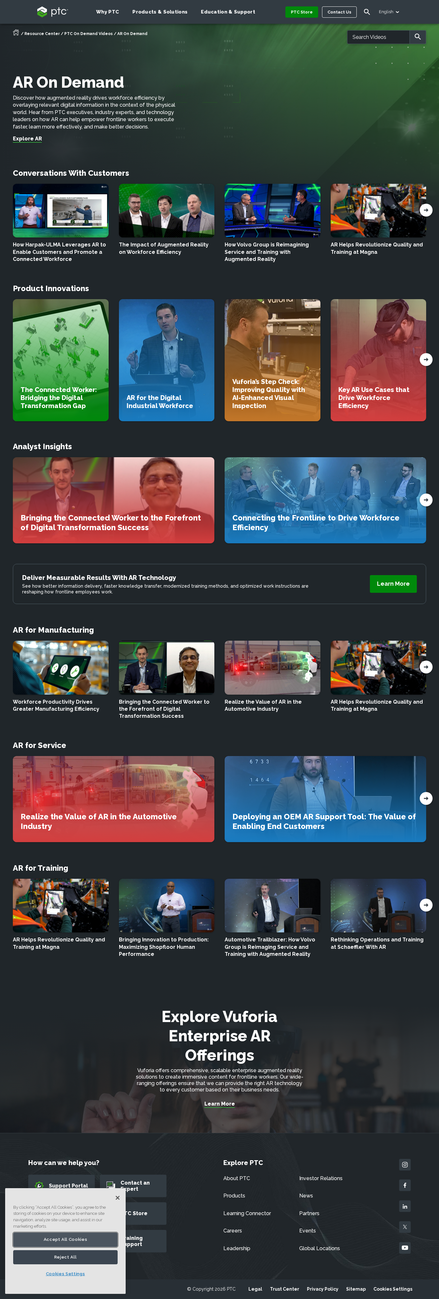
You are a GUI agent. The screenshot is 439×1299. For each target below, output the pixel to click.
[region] (65, 1241)
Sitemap (356, 1289)
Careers (232, 1231)
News (306, 1196)
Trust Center (284, 1289)
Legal (255, 1289)
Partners (309, 1213)
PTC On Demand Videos (88, 33)
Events (307, 1231)
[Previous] (426, 211)
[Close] (118, 1198)
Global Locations (319, 1248)
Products (234, 1196)
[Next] (12, 211)
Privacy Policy (322, 1289)
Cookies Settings (392, 1289)
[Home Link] (16, 34)
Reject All (65, 1257)
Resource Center (42, 33)
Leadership (236, 1248)
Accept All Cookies (65, 1239)
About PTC (236, 1178)
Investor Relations (321, 1178)
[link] (393, 584)
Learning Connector (247, 1213)
